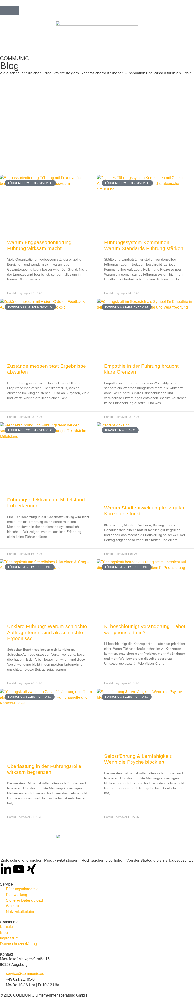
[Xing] (31, 869)
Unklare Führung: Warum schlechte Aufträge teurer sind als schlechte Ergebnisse (47, 632)
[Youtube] (19, 869)
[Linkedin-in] (6, 869)
